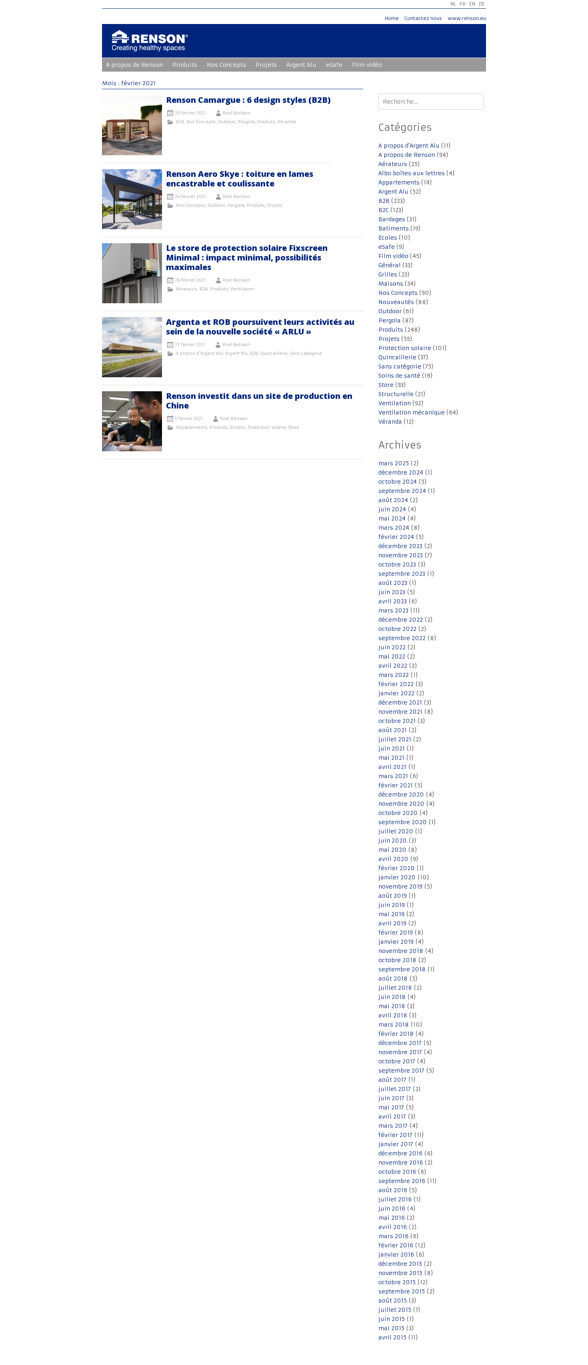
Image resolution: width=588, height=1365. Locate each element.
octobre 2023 (397, 564)
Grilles (387, 274)
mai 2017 (391, 1107)
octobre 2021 (397, 721)
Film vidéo (367, 64)
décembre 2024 (400, 472)
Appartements (191, 427)
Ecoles (387, 237)
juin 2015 (391, 1319)
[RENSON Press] (150, 46)
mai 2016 (391, 1217)
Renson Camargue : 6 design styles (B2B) (248, 99)
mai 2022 (391, 656)
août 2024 (393, 500)
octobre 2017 (396, 1061)
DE (482, 4)
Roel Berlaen (236, 113)
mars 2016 (393, 1236)
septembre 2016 (401, 1181)
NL (453, 4)
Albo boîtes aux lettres (411, 173)
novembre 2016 (400, 1162)
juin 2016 (391, 1208)
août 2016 (392, 1190)
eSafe (334, 64)
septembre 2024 (402, 490)
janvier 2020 (397, 877)
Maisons (390, 283)
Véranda (287, 121)
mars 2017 (393, 1125)
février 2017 (395, 1135)
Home (392, 18)
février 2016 (395, 1245)
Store (293, 427)
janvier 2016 (396, 1254)
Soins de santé (399, 375)
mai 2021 (391, 757)
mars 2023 (393, 610)
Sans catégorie (306, 353)
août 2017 (392, 1079)
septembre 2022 (402, 638)
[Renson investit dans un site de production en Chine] (132, 449)
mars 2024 (393, 527)
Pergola (246, 121)
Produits (184, 64)
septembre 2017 (401, 1070)
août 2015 (392, 1300)
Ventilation (242, 289)
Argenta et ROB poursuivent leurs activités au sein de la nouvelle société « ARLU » (260, 326)
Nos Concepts (226, 64)
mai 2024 (392, 518)
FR (463, 4)
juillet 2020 (395, 831)
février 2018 (396, 1033)
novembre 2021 (400, 711)
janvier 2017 (395, 1144)
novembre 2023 (400, 555)
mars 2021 (393, 776)
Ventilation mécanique (411, 412)
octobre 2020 (398, 813)
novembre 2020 (401, 803)
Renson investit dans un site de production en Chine (259, 400)
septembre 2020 (402, 822)
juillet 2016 (395, 1199)
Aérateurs (186, 289)
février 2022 (396, 684)
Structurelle (396, 394)
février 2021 (395, 785)
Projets (266, 64)
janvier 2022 (396, 693)
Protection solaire (267, 427)
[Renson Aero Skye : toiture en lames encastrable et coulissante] (132, 227)
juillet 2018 (395, 987)
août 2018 (393, 978)
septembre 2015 (401, 1291)
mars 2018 (393, 1024)
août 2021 (392, 730)
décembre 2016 (400, 1153)
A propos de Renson (134, 64)
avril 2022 (392, 665)
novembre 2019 (400, 886)
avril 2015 (392, 1337)
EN (472, 4)
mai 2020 (392, 849)
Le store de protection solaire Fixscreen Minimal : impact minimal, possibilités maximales (247, 257)
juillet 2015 (394, 1309)
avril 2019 (392, 923)
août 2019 (392, 895)
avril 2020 (393, 859)
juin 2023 (391, 592)
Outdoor (227, 121)
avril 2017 (392, 1116)
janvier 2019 (396, 941)
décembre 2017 (400, 1043)
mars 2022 (393, 674)
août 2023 (392, 582)
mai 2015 (391, 1328)
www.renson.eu (467, 18)
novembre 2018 (400, 951)
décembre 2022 (400, 619)
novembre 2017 (400, 1052)
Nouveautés (396, 302)
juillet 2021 (394, 739)
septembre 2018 (402, 969)
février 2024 (396, 536)
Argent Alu (301, 64)
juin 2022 (392, 647)
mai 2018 (391, 1006)
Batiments (393, 228)
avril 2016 (392, 1227)
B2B (180, 121)
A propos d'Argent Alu (199, 353)
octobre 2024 (397, 481)
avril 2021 (392, 767)
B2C (383, 210)
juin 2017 (391, 1098)
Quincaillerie (274, 353)
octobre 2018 (397, 960)
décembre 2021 (400, 702)
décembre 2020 (401, 794)
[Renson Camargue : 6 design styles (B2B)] (132, 153)
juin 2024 (392, 509)
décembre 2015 (400, 1263)
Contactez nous (423, 18)
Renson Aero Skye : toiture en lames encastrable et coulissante (239, 178)
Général (389, 265)
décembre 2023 (400, 546)
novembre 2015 (400, 1273)
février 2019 (395, 932)
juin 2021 (391, 748)
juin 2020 (392, 840)
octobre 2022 (397, 628)
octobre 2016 (397, 1171)
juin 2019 (391, 905)
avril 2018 (392, 1015)
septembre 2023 (401, 573)
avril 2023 (392, 601)
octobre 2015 (397, 1282)
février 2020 (396, 868)
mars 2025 (393, 463)
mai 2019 (391, 914)
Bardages (391, 219)
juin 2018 (392, 997)
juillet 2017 (394, 1089)
